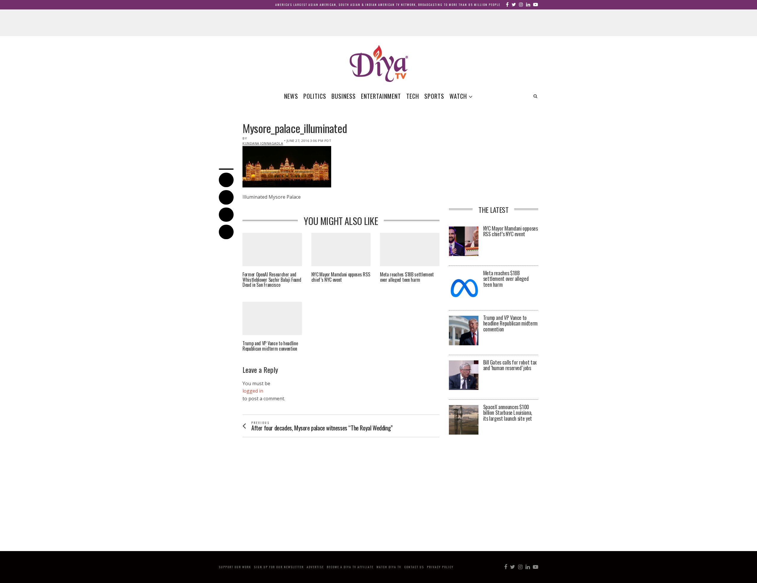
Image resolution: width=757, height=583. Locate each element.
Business (343, 96)
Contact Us (414, 567)
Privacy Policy (440, 567)
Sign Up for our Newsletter (279, 567)
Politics (314, 96)
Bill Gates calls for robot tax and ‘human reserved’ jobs (510, 365)
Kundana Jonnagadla (262, 143)
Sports (434, 96)
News (291, 96)
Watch (458, 96)
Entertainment (381, 96)
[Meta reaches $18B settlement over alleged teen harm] (463, 286)
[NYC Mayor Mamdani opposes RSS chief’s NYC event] (463, 241)
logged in (252, 391)
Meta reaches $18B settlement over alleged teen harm (407, 277)
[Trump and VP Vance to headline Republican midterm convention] (463, 330)
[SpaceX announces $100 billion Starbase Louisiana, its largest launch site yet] (463, 420)
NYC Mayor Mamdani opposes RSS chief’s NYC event (340, 277)
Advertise (315, 567)
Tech (412, 96)
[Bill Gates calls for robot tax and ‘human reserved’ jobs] (463, 375)
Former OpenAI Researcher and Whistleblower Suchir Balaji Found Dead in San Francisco (271, 280)
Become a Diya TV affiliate (350, 567)
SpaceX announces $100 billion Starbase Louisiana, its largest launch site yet (507, 413)
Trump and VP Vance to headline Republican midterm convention (270, 346)
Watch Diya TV (388, 567)
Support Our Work (235, 567)
